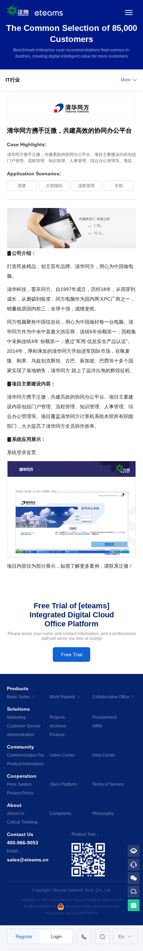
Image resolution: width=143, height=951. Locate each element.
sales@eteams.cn (28, 859)
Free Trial (71, 654)
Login (56, 936)
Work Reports (63, 696)
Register (24, 936)
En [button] (122, 936)
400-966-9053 (22, 842)
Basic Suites (19, 696)
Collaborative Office (111, 696)
